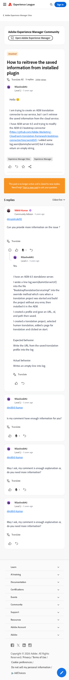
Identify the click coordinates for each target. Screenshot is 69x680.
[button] (18, 79)
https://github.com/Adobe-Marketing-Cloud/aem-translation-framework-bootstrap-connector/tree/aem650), (34, 136)
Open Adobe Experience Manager (32, 38)
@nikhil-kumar (15, 407)
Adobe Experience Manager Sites (18, 15)
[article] (34, 231)
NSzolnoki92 (21, 86)
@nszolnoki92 (14, 219)
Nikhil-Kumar (21, 210)
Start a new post (30, 187)
